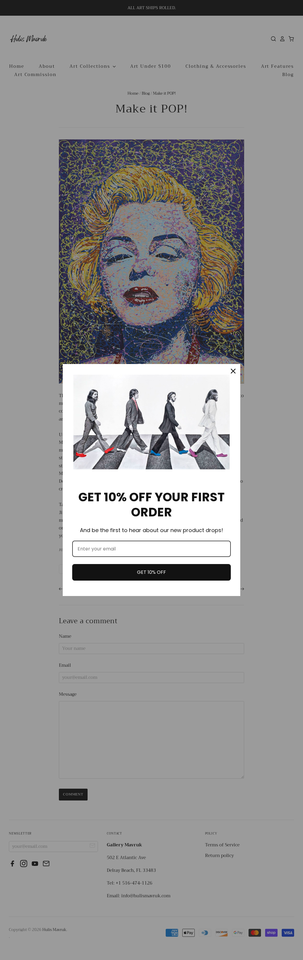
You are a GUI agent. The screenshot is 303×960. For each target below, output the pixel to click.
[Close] (233, 371)
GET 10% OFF (151, 572)
